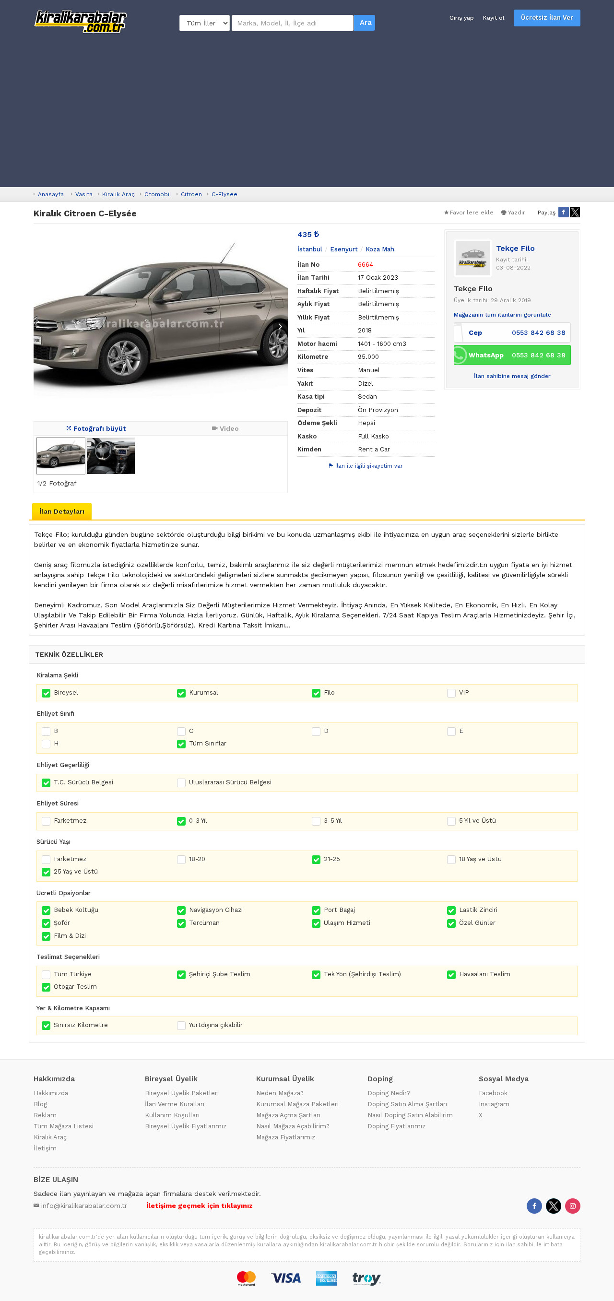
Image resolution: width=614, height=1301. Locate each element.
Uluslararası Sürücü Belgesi (230, 782)
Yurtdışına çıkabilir (216, 1025)
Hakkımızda (51, 1093)
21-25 (332, 859)
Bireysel (66, 692)
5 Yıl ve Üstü (477, 820)
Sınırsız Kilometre (81, 1025)
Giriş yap (461, 17)
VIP (464, 692)
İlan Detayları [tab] (61, 511)
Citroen (191, 194)
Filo (329, 692)
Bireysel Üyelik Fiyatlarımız (185, 1126)
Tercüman (204, 922)
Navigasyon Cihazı (216, 909)
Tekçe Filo (515, 248)
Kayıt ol (494, 17)
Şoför (62, 922)
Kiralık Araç (118, 194)
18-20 (197, 859)
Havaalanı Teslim (484, 974)
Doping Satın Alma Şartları (407, 1104)
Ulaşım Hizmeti (347, 922)
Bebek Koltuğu (76, 909)
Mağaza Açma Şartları (288, 1115)
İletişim (45, 1148)
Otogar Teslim (75, 986)
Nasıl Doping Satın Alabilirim (410, 1115)
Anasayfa (51, 194)
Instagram (494, 1104)
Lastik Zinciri (478, 909)
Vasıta (84, 194)
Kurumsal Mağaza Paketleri (297, 1104)
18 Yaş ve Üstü (480, 859)
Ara (366, 22)
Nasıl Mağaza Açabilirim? (293, 1126)
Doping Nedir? (388, 1093)
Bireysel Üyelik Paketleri (182, 1093)
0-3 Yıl (198, 820)
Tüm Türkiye (73, 974)
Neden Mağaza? (280, 1093)
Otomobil (157, 194)
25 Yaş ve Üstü (76, 871)
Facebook (493, 1093)
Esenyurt (344, 249)
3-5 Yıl (333, 820)
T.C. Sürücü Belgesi (83, 782)
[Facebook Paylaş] (563, 212)
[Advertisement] (307, 110)
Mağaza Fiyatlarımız (285, 1137)
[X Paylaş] (575, 212)
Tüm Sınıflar (207, 743)
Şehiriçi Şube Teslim (219, 974)
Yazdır (516, 212)
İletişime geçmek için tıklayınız (199, 1205)
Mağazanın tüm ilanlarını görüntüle (502, 314)
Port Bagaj (339, 909)
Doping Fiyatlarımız (396, 1126)
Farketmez (70, 820)
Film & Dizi (70, 935)
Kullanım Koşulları (172, 1115)
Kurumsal (203, 692)
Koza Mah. (381, 249)
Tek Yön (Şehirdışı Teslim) (362, 974)
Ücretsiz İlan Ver (547, 17)
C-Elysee (224, 194)
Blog (40, 1104)
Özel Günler (477, 922)
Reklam (45, 1115)
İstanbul (309, 249)
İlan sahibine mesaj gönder (512, 376)
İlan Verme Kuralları (174, 1104)
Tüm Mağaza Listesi (64, 1126)
